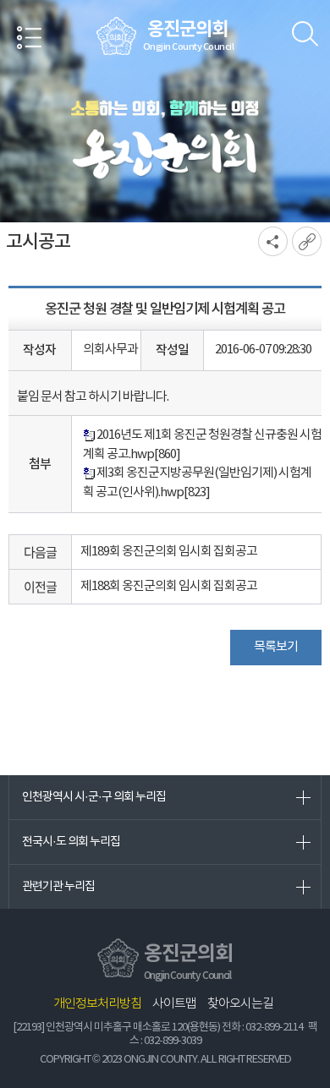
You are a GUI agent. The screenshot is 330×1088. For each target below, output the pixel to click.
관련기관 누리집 (58, 887)
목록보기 (276, 647)
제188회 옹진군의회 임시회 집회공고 (168, 586)
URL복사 (307, 241)
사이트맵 (174, 1004)
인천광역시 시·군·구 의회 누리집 (94, 797)
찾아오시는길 (240, 1004)
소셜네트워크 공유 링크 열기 (273, 241)
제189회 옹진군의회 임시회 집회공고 (168, 551)
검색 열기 (304, 33)
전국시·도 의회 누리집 (71, 842)
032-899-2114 (274, 1027)
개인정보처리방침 (97, 1004)
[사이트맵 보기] (30, 41)
